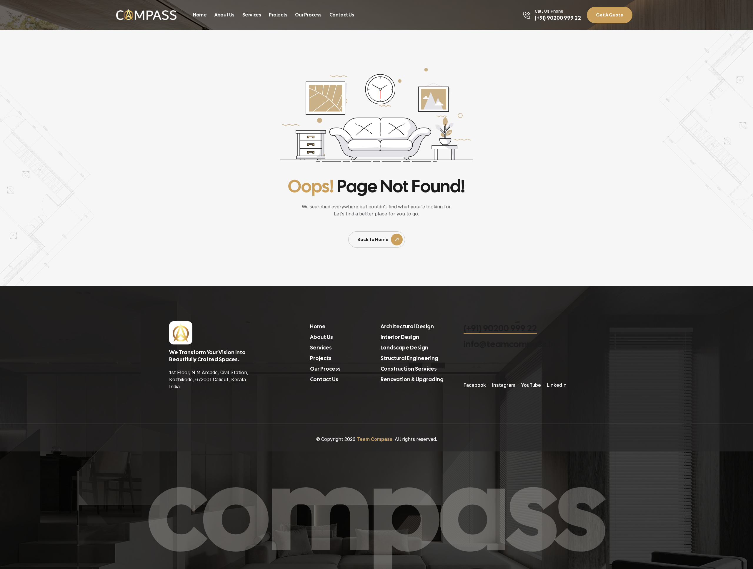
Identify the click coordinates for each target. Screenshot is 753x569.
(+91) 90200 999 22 (500, 328)
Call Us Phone (549, 11)
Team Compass (374, 439)
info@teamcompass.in (509, 344)
